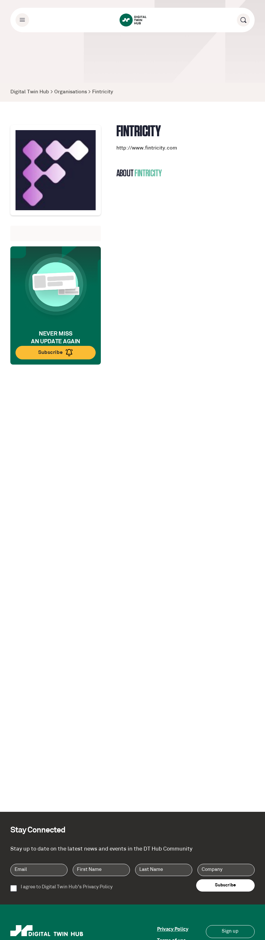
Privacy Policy (172, 929)
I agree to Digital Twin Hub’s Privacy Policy (66, 887)
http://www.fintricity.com (146, 148)
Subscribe (50, 352)
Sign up (230, 931)
